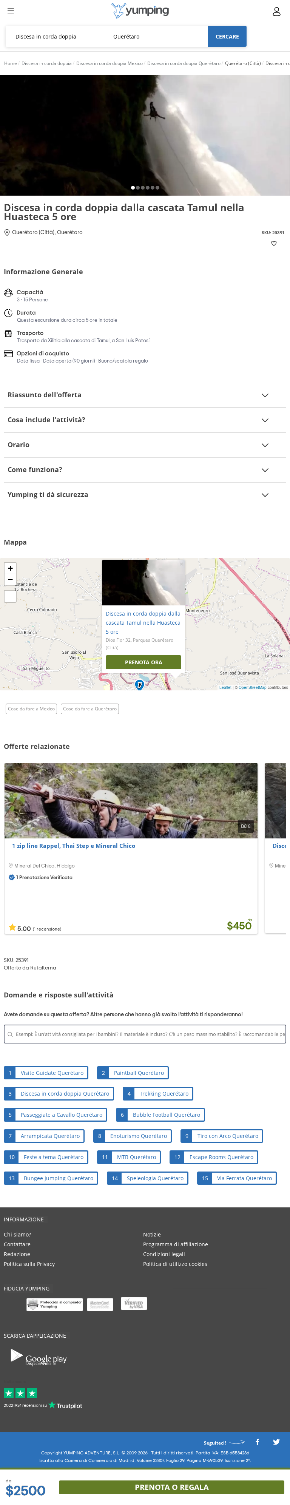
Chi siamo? (17, 1234)
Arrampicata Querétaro (50, 1135)
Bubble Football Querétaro (166, 1114)
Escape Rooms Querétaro (221, 1157)
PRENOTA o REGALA (172, 1487)
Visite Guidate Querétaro (52, 1072)
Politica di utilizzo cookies (175, 1263)
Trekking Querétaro (164, 1093)
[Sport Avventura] (140, 11)
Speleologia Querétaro (155, 1178)
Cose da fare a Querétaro (90, 708)
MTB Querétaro (136, 1157)
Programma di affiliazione (175, 1244)
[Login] (277, 11)
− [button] (10, 579)
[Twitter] (276, 1444)
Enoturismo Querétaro (138, 1135)
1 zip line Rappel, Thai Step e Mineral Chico (73, 845)
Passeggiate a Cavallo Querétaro (61, 1114)
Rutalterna (43, 968)
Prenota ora (143, 662)
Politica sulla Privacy (29, 1263)
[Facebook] (257, 1444)
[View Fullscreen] (10, 596)
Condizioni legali (164, 1254)
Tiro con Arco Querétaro (227, 1135)
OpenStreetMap (253, 687)
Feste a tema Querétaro (53, 1157)
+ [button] (10, 568)
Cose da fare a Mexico (31, 708)
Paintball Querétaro (139, 1072)
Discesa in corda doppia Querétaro (65, 1093)
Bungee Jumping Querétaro (58, 1178)
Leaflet (225, 687)
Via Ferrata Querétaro (244, 1178)
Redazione (17, 1254)
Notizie (152, 1234)
